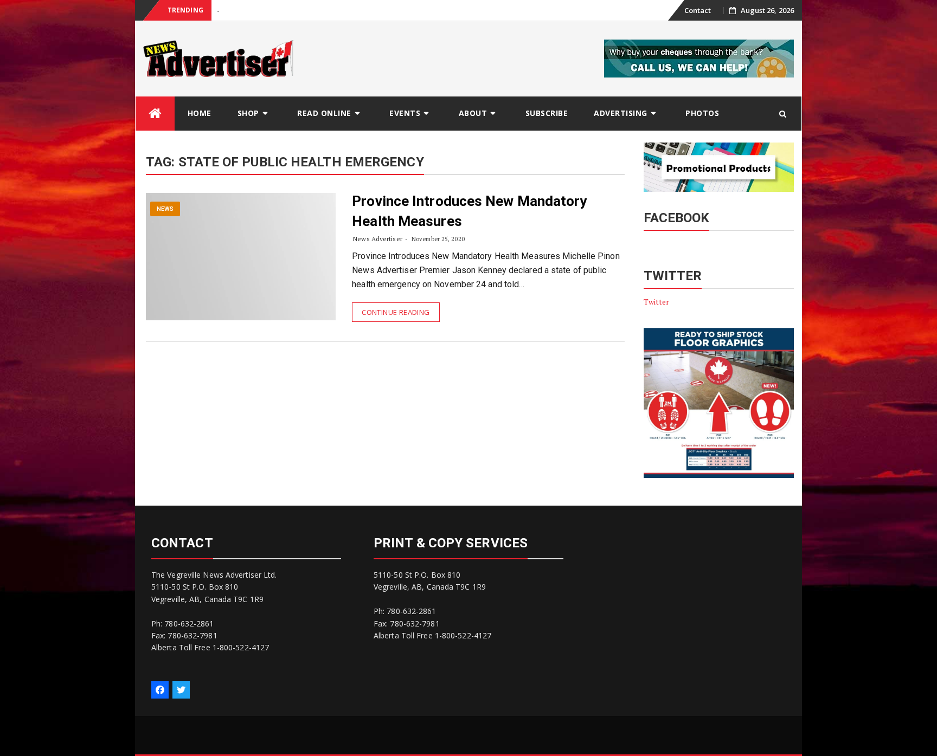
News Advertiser (377, 239)
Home (199, 113)
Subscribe (546, 113)
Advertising (620, 113)
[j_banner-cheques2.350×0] (699, 58)
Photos (702, 113)
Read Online (324, 113)
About (473, 113)
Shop (248, 113)
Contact (697, 10)
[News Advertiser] (155, 113)
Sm (222, 11)
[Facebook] (160, 690)
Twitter (657, 301)
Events (404, 113)
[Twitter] (181, 690)
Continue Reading (395, 312)
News (165, 208)
